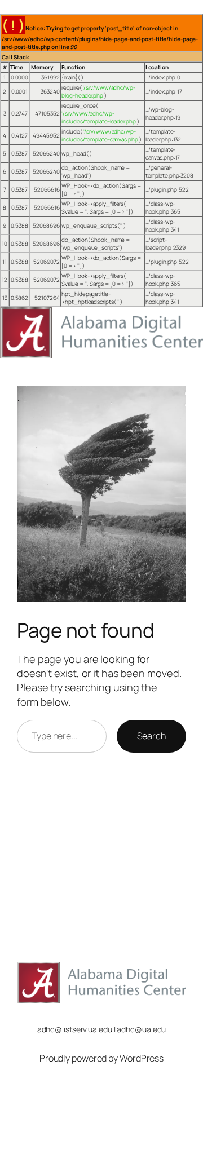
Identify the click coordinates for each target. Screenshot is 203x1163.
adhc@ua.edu (141, 1029)
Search (151, 735)
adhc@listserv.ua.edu (74, 1029)
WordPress (142, 1058)
